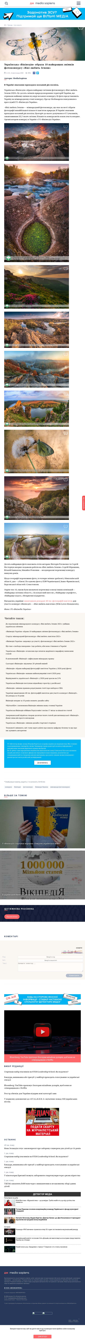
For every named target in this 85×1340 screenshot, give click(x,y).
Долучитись (42, 762)
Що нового (18, 25)
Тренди (10, 25)
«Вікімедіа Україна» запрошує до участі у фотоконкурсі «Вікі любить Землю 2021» (40, 641)
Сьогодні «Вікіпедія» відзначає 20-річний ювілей (26, 663)
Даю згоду (42, 1336)
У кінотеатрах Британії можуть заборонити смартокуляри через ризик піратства (42, 1175)
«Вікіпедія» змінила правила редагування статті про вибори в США (34, 688)
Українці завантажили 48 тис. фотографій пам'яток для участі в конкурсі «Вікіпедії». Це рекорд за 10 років (41, 694)
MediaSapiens (20, 78)
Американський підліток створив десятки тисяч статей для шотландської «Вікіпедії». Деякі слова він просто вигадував (42, 716)
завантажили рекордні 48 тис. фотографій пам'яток (47, 601)
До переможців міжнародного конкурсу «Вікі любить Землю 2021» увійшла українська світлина (38, 625)
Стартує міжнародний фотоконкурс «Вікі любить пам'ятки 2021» (33, 636)
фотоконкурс (28, 787)
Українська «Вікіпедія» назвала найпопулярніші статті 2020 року (33, 673)
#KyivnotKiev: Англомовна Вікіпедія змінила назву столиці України (34, 705)
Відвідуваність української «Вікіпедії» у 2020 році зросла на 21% (33, 678)
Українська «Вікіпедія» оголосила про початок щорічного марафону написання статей (39, 652)
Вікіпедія (17, 787)
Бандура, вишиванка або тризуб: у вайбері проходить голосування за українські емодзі (41, 1078)
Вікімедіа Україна (41, 787)
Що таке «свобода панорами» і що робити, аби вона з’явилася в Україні (36, 646)
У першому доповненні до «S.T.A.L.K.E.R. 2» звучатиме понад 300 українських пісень (40, 1100)
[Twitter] (37, 73)
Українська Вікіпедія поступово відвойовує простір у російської (33, 683)
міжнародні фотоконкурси (60, 787)
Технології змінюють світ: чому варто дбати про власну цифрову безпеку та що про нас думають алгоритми (41, 729)
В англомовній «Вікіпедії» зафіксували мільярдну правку (30, 658)
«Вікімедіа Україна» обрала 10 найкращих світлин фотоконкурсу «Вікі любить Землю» (42, 631)
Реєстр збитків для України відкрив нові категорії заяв (30, 1093)
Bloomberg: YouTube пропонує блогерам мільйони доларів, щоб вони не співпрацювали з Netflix (38, 1086)
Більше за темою (15, 795)
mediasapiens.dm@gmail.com (17, 1298)
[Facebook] (34, 73)
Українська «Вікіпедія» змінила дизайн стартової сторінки (31, 723)
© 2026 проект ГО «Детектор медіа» (15, 1296)
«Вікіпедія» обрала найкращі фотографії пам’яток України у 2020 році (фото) (38, 668)
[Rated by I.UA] (37, 1314)
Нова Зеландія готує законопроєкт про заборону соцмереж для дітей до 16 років (42, 1148)
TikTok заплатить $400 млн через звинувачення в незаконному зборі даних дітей (40, 1185)
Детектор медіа (42, 1194)
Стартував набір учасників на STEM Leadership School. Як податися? (36, 1071)
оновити (79, 948)
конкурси (8, 787)
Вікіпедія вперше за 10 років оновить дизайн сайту (27, 700)
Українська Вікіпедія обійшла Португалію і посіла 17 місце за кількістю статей (39, 710)
